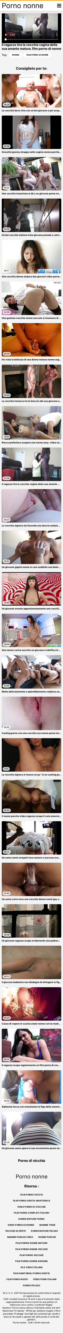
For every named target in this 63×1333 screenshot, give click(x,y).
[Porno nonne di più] (59, 5)
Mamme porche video (20, 1237)
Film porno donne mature (31, 1243)
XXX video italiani (31, 1267)
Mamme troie (47, 1225)
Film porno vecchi (31, 1194)
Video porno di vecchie (31, 1206)
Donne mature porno (31, 1219)
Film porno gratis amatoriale (31, 1200)
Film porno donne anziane (31, 1261)
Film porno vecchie (31, 1255)
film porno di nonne (37, 55)
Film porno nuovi (17, 1279)
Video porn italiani (45, 1279)
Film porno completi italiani (31, 1212)
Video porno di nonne (21, 1225)
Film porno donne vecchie (31, 1249)
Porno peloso (31, 1285)
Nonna (15, 55)
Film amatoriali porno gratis (31, 1273)
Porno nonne (20, 1322)
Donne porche (47, 1237)
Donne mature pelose (44, 1231)
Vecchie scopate (15, 1231)
